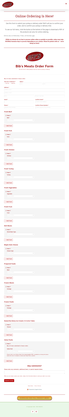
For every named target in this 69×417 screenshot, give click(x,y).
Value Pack (10, 348)
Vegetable (9, 193)
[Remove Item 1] (6, 115)
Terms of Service (37, 385)
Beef (8, 117)
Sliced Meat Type (11, 231)
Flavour (9, 327)
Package (9, 289)
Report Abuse (30, 385)
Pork (8, 136)
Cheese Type (10, 250)
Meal (8, 270)
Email (8, 99)
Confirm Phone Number (44, 105)
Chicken (9, 155)
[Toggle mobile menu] (66, 3)
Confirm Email (41, 99)
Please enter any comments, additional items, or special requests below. (23, 369)
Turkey (9, 174)
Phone (8, 105)
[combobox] (20, 120)
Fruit (8, 212)
